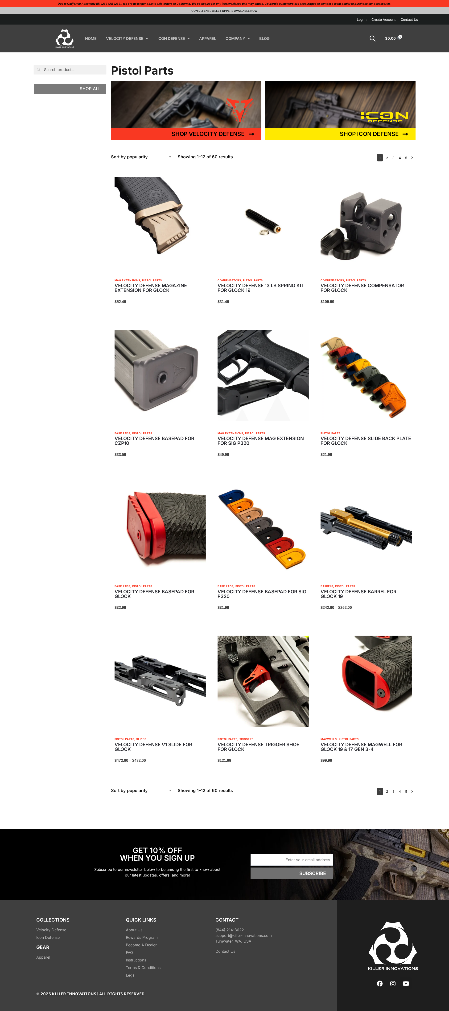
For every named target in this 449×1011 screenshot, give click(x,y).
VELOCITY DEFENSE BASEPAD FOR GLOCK (154, 594)
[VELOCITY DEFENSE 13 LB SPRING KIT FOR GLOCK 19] (263, 222)
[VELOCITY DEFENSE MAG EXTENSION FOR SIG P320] (263, 375)
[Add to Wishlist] (199, 179)
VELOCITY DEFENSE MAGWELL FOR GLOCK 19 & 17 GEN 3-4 (361, 747)
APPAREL (207, 38)
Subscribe (312, 873)
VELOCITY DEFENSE (124, 38)
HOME (91, 38)
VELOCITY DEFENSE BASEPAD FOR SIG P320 (262, 594)
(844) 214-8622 (229, 929)
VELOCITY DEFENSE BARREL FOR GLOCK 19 (358, 594)
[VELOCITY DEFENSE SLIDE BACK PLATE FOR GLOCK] (366, 375)
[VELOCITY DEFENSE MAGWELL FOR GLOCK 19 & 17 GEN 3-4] (366, 681)
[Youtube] (406, 983)
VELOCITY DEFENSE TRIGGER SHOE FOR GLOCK (258, 747)
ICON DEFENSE (171, 38)
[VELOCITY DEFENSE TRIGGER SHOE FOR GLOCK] (263, 681)
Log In (362, 19)
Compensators (229, 280)
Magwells (329, 739)
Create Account (383, 19)
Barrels (327, 586)
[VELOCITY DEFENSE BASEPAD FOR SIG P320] (263, 528)
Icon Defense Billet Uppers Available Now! (224, 11)
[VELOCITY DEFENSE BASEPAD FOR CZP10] (160, 375)
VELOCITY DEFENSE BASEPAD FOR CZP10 (154, 441)
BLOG (264, 38)
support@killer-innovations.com (243, 935)
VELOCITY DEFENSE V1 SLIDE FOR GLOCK (153, 747)
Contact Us (409, 19)
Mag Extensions (127, 280)
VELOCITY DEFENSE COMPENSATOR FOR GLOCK (362, 288)
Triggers (246, 739)
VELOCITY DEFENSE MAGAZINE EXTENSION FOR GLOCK (151, 288)
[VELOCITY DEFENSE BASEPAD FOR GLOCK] (160, 528)
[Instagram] (393, 983)
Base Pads (122, 433)
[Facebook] (380, 983)
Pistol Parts (152, 280)
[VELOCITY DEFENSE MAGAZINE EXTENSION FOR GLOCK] (160, 222)
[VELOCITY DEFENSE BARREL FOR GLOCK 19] (366, 528)
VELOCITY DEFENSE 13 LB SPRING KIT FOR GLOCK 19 (261, 288)
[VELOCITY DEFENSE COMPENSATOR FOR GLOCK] (366, 222)
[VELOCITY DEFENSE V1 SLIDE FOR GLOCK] (160, 681)
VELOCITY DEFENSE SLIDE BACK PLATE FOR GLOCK (366, 441)
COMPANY (235, 38)
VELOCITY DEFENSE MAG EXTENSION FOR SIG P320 (261, 441)
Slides (141, 739)
